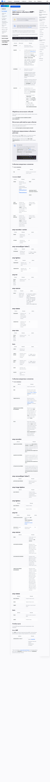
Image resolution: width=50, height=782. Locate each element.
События (30, 1)
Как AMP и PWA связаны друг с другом (4, 32)
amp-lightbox (42, 29)
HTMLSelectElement (23, 192)
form (40, 38)
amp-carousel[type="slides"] (44, 27)
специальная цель (33, 51)
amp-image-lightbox (43, 47)
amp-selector (41, 32)
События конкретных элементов (42, 20)
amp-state (41, 36)
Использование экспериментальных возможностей (5, 22)
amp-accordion (42, 44)
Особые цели (41, 58)
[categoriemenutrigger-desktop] (15, 6)
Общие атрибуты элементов (4, 16)
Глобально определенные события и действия (42, 17)
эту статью (30, 27)
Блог (35, 1)
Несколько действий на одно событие (43, 15)
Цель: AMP (41, 60)
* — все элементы (42, 22)
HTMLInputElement (23, 190)
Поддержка (40, 1)
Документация (16, 1)
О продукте (10, 1)
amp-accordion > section (43, 25)
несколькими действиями (24, 650)
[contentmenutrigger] (43, 10)
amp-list (41, 51)
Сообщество (24, 1)
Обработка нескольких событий (42, 12)
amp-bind (33, 639)
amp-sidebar (41, 34)
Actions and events (4, 14)
